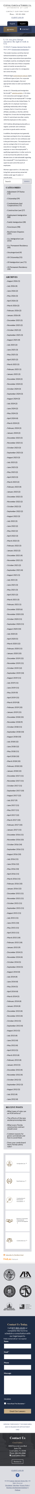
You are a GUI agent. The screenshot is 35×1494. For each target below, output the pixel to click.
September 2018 (13, 732)
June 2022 (11, 526)
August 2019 (12, 678)
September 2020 (13, 624)
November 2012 (13, 1075)
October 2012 (12, 1080)
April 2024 (11, 418)
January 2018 (12, 771)
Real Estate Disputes (15, 232)
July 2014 (11, 977)
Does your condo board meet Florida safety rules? (16, 1144)
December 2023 (13, 438)
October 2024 (12, 389)
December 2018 (13, 717)
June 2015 (11, 923)
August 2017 (12, 795)
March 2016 (12, 879)
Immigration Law (21, 1163)
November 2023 (13, 443)
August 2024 (12, 399)
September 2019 (13, 673)
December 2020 (13, 609)
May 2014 (11, 986)
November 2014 (13, 957)
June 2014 (11, 982)
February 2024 (13, 428)
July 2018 (11, 742)
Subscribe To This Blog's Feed (14, 1255)
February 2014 (13, 1001)
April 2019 (11, 697)
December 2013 (13, 1011)
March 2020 (12, 643)
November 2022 (13, 501)
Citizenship (11, 198)
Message (7, 1373)
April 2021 (11, 595)
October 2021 (12, 565)
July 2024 (11, 403)
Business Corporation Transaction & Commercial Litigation (22, 1220)
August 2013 (12, 1030)
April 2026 (11, 301)
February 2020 (13, 648)
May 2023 (11, 472)
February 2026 (13, 310)
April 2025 (11, 359)
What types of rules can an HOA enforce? (16, 1112)
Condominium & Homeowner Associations (21, 1200)
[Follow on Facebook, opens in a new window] (17, 1475)
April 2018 (11, 756)
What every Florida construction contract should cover (15, 1127)
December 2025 (13, 320)
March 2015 (12, 937)
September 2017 (13, 791)
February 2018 (13, 766)
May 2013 (11, 1045)
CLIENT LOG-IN (17, 17)
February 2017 (13, 825)
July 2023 (11, 462)
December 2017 (13, 776)
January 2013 (12, 1065)
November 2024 (13, 384)
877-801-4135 (18, 1328)
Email (6, 1352)
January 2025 (12, 374)
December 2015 (13, 893)
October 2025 (12, 330)
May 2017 (11, 810)
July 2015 (11, 918)
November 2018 (13, 722)
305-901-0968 (20, 14)
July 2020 (11, 634)
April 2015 (11, 933)
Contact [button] (25, 29)
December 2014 (13, 952)
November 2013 (13, 1016)
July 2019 (11, 683)
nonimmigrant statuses (20, 76)
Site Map (16, 1485)
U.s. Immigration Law (15, 239)
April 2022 (11, 536)
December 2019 (13, 658)
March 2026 (12, 305)
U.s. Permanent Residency (17, 245)
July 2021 (11, 580)
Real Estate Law (21, 1181)
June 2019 (11, 688)
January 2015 (12, 947)
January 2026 (12, 315)
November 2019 (13, 663)
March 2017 (12, 820)
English (12, 23)
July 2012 (11, 1094)
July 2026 (11, 286)
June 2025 (11, 350)
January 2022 (12, 550)
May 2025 (11, 354)
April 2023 (11, 477)
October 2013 (12, 1021)
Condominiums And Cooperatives (14, 204)
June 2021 (11, 585)
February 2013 (13, 1060)
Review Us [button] (17, 1462)
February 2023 (13, 487)
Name (6, 1341)
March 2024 (12, 423)
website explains (17, 93)
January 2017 (12, 830)
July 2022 (11, 521)
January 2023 (12, 492)
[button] (10, 29)
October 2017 (12, 786)
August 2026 (12, 281)
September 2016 (13, 849)
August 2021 (12, 575)
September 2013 (13, 1026)
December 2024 (13, 379)
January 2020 (12, 653)
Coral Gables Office (18, 1455)
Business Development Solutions (16, 1487)
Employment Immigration (20, 49)
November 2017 (13, 781)
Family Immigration (14, 222)
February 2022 (13, 546)
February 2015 (13, 942)
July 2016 (11, 859)
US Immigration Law (15, 262)
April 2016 (11, 874)
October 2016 (12, 844)
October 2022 (12, 506)
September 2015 (13, 908)
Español (22, 23)
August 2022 (12, 516)
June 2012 (11, 1099)
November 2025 (13, 325)
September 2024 (13, 394)
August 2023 (12, 457)
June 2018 (11, 746)
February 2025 (13, 369)
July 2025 (11, 345)
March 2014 (12, 996)
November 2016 (13, 840)
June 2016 (11, 864)
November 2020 (13, 614)
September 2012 (13, 1084)
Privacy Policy (24, 1485)
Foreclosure (12, 227)
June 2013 (11, 1040)
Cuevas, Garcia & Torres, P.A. (21, 47)
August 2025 (12, 340)
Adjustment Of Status (16, 192)
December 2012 (13, 1070)
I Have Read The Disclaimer (16, 1403)
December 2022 (13, 497)
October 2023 (12, 448)
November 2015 (13, 898)
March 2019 (12, 702)
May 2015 (11, 928)
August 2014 (12, 972)
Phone (6, 1363)
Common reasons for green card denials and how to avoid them (16, 1136)
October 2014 (12, 962)
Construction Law (14, 210)
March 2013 (12, 1055)
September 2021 (13, 570)
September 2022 (13, 511)
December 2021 (13, 555)
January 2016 (12, 889)
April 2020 (11, 639)
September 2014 (13, 967)
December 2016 (13, 835)
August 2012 (12, 1089)
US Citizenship (13, 257)
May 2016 (11, 869)
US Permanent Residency (17, 267)
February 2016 (13, 884)
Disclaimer (7, 1399)
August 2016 (12, 854)
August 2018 (12, 737)
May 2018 (11, 751)
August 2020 (12, 629)
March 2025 (12, 364)
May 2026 (11, 296)
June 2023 (11, 467)
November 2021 (13, 560)
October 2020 (12, 619)
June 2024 (11, 408)
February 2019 (13, 707)
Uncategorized (13, 252)
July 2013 (11, 1035)
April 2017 (11, 815)
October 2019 (12, 668)
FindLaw (17, 1490)
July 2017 (11, 800)
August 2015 (12, 913)
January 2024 (12, 433)
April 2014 (11, 991)
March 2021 (12, 599)
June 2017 (11, 805)
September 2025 (13, 335)
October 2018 (12, 727)
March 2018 (12, 761)
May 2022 (11, 531)
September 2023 (13, 453)
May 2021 (11, 590)
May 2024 (11, 413)
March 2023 (12, 482)
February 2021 (13, 604)
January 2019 (12, 712)
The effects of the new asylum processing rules (16, 1119)
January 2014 (12, 1006)
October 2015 (12, 903)
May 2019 (11, 692)
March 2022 (12, 541)
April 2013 (11, 1050)
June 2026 (11, 291)
